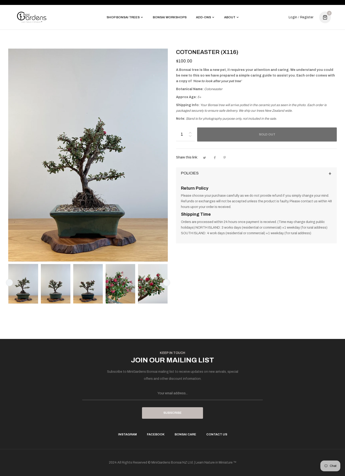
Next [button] (166, 282)
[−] (190, 137)
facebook (156, 434)
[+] (190, 132)
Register (306, 17)
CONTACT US (216, 434)
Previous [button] (9, 282)
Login (293, 17)
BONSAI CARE (185, 434)
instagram (127, 434)
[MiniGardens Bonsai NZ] (31, 17)
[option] (23, 284)
